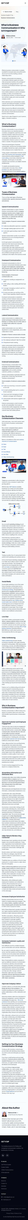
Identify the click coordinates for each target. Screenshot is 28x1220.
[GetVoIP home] (5, 3)
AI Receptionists (5, 1172)
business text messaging (14, 154)
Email (4, 446)
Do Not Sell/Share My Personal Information (14, 1216)
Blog (17, 11)
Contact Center (5, 1167)
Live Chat (5, 454)
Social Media (6, 451)
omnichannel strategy (8, 589)
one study (6, 567)
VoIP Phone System (6, 1164)
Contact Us (4, 1183)
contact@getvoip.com (8, 1197)
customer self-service (15, 738)
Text (4, 449)
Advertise (3, 1186)
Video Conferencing (8, 457)
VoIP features (12, 486)
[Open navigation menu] (25, 3)
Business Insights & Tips (7, 15)
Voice (4, 444)
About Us (3, 1180)
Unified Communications (7, 1169)
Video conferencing (7, 640)
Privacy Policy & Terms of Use (13, 1213)
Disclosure (3, 1188)
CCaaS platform (10, 1091)
